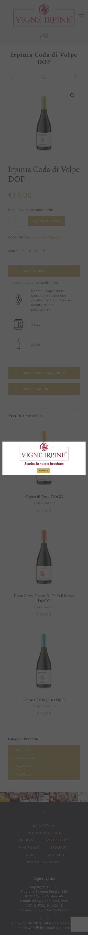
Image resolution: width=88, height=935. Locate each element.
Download (43, 471)
